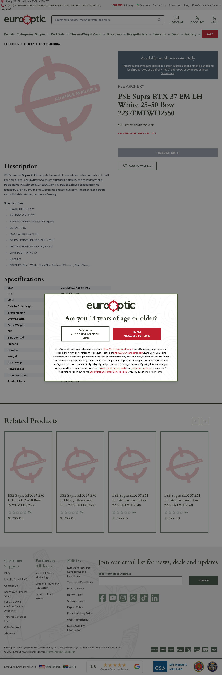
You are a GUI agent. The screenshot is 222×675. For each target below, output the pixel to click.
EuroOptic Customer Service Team (108, 371)
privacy (103, 368)
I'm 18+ (137, 334)
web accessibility (117, 368)
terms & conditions (142, 368)
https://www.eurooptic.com (118, 348)
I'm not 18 (85, 334)
